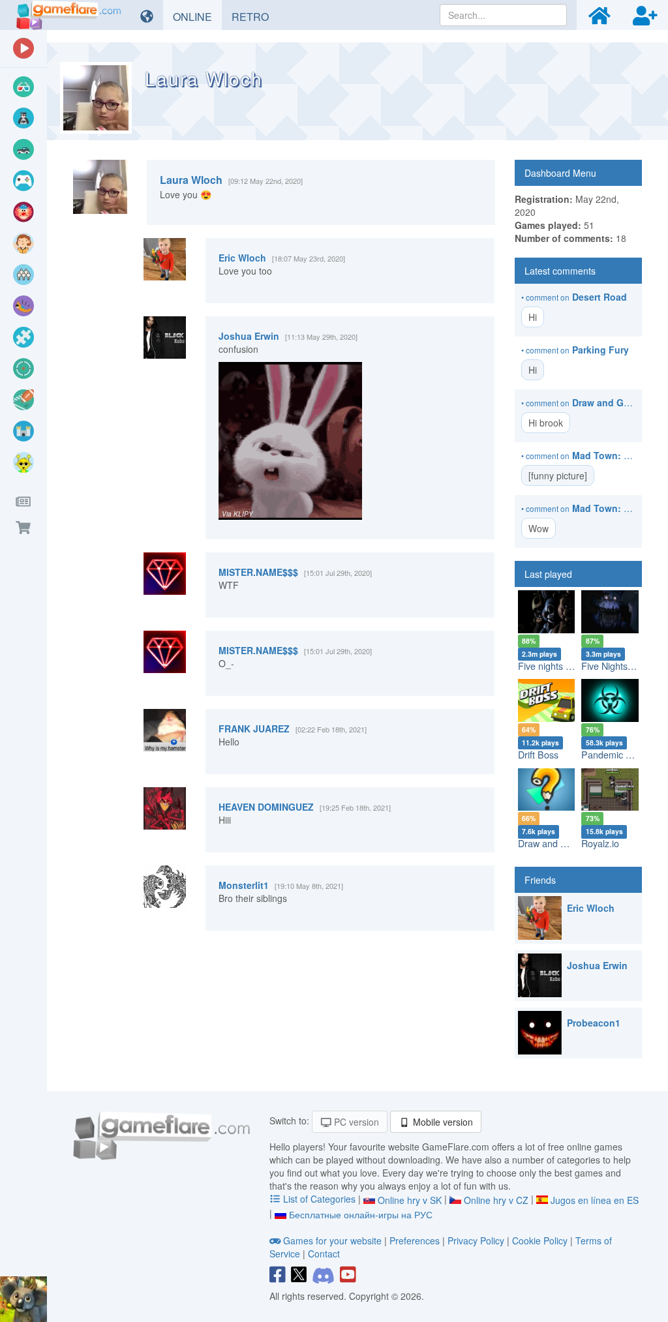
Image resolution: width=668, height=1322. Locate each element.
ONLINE (197, 16)
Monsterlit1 (244, 885)
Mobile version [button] (441, 1121)
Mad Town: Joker (610, 455)
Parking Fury (600, 349)
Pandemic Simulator (623, 754)
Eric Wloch (242, 257)
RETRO (255, 16)
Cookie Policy (540, 1240)
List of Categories (319, 1198)
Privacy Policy (476, 1240)
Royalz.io (600, 843)
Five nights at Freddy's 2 (568, 665)
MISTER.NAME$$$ (258, 571)
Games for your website (332, 1240)
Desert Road (599, 296)
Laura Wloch (191, 179)
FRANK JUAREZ (254, 728)
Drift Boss (538, 754)
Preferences (415, 1240)
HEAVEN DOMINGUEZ (266, 806)
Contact (324, 1253)
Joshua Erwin (249, 335)
